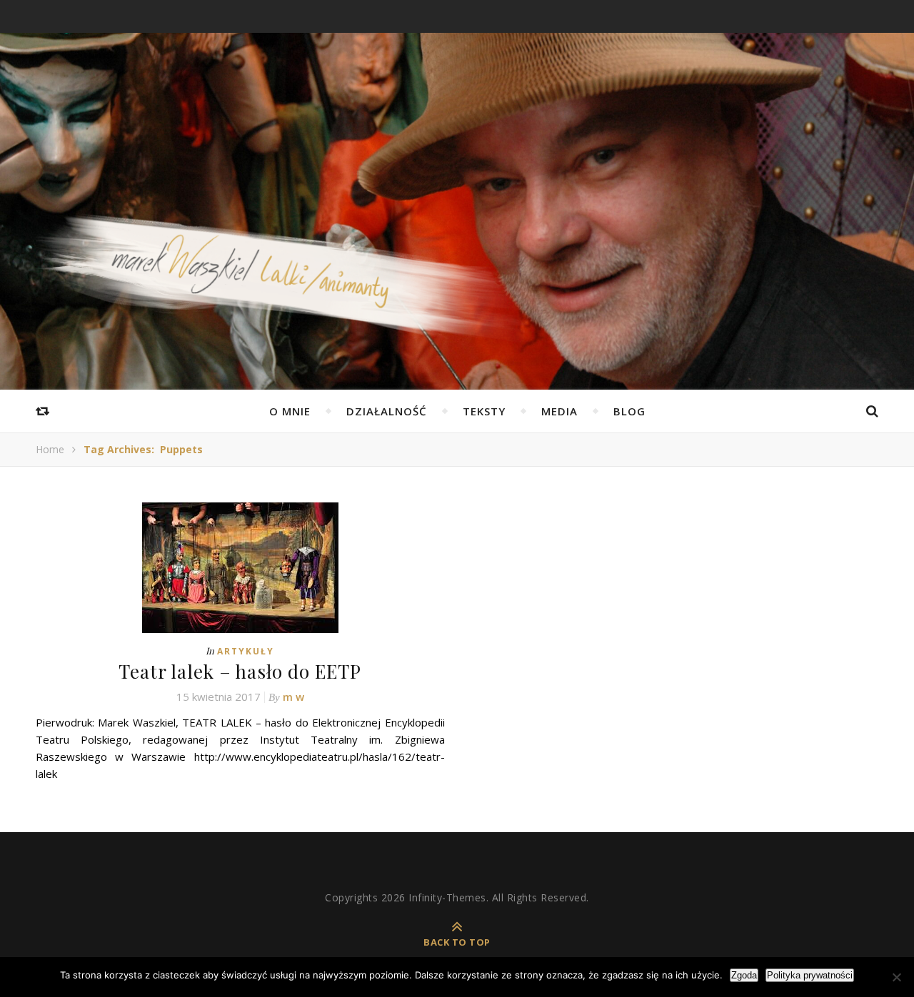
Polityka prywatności (810, 975)
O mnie (290, 411)
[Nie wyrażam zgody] (896, 977)
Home (50, 449)
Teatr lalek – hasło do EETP (240, 671)
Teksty (484, 411)
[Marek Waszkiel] (457, 288)
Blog (629, 411)
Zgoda (744, 975)
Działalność (386, 411)
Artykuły (245, 651)
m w (293, 696)
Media (559, 411)
